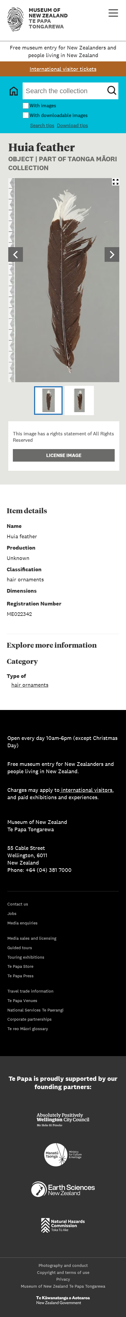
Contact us (17, 904)
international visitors (86, 789)
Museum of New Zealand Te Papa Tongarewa (63, 1286)
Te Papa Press (20, 976)
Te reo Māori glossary (27, 1028)
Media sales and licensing (31, 938)
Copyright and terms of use (63, 1272)
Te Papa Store (20, 966)
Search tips (42, 125)
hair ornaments (29, 684)
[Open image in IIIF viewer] (115, 181)
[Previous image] (15, 254)
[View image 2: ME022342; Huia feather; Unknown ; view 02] (79, 400)
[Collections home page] (14, 91)
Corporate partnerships (29, 1019)
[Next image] (112, 254)
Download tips (72, 125)
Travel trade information (30, 991)
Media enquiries (22, 923)
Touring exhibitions (25, 957)
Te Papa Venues (22, 1000)
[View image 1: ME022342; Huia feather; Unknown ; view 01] (48, 400)
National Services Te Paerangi (35, 1010)
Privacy (63, 1279)
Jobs (12, 913)
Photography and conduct (63, 1265)
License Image (63, 455)
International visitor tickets (63, 68)
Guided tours (19, 947)
